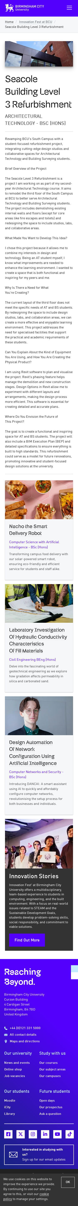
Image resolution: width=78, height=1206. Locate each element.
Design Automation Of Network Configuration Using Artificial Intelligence (33, 753)
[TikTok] (70, 1134)
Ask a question (50, 1114)
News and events (17, 1063)
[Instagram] (33, 1134)
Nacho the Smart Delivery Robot (28, 530)
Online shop (13, 1069)
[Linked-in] (45, 1134)
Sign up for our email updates (44, 1154)
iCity (7, 1107)
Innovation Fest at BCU (35, 22)
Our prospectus (50, 1107)
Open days (47, 1100)
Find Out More (27, 940)
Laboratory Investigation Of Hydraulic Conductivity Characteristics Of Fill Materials (38, 641)
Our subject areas (52, 1069)
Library (9, 1114)
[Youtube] (57, 1134)
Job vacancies (14, 1076)
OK (68, 1182)
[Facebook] (8, 1134)
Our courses (48, 1063)
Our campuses (50, 1076)
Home (9, 22)
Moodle (9, 1100)
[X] (20, 1134)
